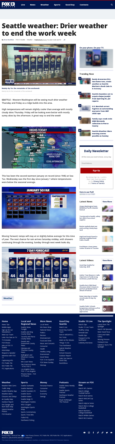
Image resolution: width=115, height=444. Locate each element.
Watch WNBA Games (86, 415)
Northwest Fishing (27, 420)
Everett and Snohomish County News (28, 343)
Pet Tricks (62, 337)
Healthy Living (45, 351)
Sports (24, 382)
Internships (6, 350)
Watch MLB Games (86, 396)
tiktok (98, 432)
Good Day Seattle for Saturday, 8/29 (87, 266)
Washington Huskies (28, 402)
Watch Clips (83, 324)
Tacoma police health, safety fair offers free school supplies (90, 218)
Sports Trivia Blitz (27, 415)
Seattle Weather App (9, 391)
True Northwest (65, 345)
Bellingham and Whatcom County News (27, 357)
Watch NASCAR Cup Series (86, 399)
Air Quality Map (7, 399)
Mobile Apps (6, 327)
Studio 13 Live (86, 321)
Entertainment (45, 338)
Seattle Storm (26, 394)
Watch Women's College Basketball (85, 412)
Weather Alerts (7, 394)
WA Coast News (27, 362)
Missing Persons (103, 339)
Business (43, 391)
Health (42, 349)
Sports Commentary (28, 412)
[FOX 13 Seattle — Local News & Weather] (9, 4)
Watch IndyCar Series (86, 403)
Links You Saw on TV (9, 337)
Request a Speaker (8, 353)
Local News (44, 324)
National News (45, 330)
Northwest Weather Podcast (66, 396)
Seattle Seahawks (27, 386)
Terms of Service (97, 183)
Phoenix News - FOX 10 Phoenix (28, 375)
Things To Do (64, 343)
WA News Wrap (45, 327)
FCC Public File (7, 363)
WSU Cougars (26, 404)
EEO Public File (7, 366)
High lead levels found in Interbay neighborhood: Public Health (88, 238)
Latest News (86, 201)
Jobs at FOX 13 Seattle (7, 346)
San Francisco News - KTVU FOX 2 (28, 365)
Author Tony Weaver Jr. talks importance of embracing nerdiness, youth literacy (90, 277)
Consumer (44, 346)
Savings (43, 396)
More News (46, 321)
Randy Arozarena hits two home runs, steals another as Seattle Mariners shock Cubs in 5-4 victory (102, 84)
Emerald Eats (83, 333)
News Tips (5, 324)
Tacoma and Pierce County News (28, 338)
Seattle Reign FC (27, 399)
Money (43, 382)
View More (107, 201)
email (111, 432)
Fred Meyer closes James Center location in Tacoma (89, 247)
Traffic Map (6, 388)
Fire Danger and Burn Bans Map (7, 405)
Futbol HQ (24, 417)
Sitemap (43, 365)
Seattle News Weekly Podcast (67, 387)
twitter (107, 432)
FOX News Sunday (46, 362)
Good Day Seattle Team (65, 331)
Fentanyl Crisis (103, 342)
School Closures (65, 353)
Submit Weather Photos (65, 349)
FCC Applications (8, 368)
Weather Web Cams (9, 386)
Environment (44, 354)
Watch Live (63, 327)
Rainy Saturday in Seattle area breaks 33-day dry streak (89, 298)
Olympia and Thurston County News (27, 350)
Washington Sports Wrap (28, 408)
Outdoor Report (65, 356)
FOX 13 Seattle (20, 40)
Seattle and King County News (27, 333)
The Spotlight (104, 321)
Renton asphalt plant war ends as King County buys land (88, 228)
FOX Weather (6, 414)
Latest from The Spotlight (103, 325)
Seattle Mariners (27, 388)
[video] (107, 267)
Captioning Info (7, 360)
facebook (93, 432)
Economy (43, 394)
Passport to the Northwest (84, 339)
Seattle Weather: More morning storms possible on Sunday (102, 133)
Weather (30, 40)
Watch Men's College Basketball (86, 407)
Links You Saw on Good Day (65, 359)
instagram (89, 432)
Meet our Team (7, 335)
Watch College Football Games (84, 392)
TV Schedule (6, 340)
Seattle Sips (83, 335)
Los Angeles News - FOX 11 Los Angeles (28, 370)
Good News (44, 357)
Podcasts (64, 382)
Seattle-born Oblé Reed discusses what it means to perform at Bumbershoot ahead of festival (89, 288)
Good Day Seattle (64, 322)
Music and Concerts (47, 343)
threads (102, 432)
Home (5, 321)
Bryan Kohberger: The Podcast (65, 401)
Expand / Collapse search (112, 4)
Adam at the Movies (66, 340)
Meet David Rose (104, 332)
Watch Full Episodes (105, 329)
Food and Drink (45, 341)
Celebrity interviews (86, 343)
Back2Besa (63, 363)
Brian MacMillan (9, 40)
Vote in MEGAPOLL (66, 335)
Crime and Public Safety (104, 336)
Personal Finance (46, 386)
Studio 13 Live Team (86, 327)
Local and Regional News (28, 322)
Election (43, 335)
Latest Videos (86, 260)
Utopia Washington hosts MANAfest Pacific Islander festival (89, 208)
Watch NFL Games (85, 388)
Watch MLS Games (85, 418)
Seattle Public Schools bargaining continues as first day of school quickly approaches (90, 309)
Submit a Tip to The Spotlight (105, 346)
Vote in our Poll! (87, 192)
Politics (42, 333)
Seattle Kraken (26, 396)
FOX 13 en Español (47, 360)
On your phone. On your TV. (92, 47)
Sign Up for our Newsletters (7, 331)
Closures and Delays (9, 396)
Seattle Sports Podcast (64, 391)
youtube (84, 432)
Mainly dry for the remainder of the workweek (21, 88)
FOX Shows (6, 343)
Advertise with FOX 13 (8, 357)
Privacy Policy (99, 181)
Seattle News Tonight (26, 328)
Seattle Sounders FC (28, 391)
